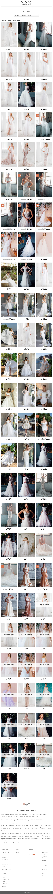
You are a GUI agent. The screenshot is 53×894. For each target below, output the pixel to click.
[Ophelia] (9, 244)
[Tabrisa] (44, 184)
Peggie (44, 678)
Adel (9, 48)
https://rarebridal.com (15, 843)
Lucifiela (9, 588)
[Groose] (44, 94)
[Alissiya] (26, 244)
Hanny (9, 378)
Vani (44, 588)
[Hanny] (9, 365)
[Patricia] (26, 94)
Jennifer (26, 378)
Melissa (26, 78)
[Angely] (44, 305)
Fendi (9, 78)
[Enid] (26, 575)
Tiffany (9, 468)
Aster (44, 708)
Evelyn (26, 288)
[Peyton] (26, 395)
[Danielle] (9, 275)
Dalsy (44, 618)
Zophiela (9, 228)
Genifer (9, 678)
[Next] (29, 804)
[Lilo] (26, 545)
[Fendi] (9, 64)
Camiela (44, 138)
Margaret (9, 798)
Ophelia (9, 258)
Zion (9, 618)
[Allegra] (9, 545)
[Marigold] (26, 154)
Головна (22, 8)
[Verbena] (26, 124)
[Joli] (44, 365)
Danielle (9, 288)
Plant (44, 168)
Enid (26, 588)
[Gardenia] (9, 124)
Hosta (9, 108)
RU (50, 3)
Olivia (26, 228)
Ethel (44, 648)
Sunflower (43, 288)
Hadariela (26, 48)
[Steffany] (44, 425)
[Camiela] (44, 124)
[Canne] (26, 335)
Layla (44, 768)
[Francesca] (44, 335)
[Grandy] (26, 605)
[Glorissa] (26, 184)
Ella (26, 498)
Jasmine (9, 648)
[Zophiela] (9, 214)
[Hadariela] (26, 34)
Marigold (26, 168)
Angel (26, 648)
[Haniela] (44, 34)
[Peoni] (44, 64)
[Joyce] (44, 515)
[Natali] (9, 395)
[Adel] (9, 34)
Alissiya (26, 258)
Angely (44, 318)
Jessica (9, 768)
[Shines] (26, 425)
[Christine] (44, 455)
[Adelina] (9, 305)
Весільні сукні (29, 8)
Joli (44, 378)
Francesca (44, 348)
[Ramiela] (9, 515)
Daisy (9, 168)
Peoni (44, 78)
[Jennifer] (26, 365)
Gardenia (9, 138)
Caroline (9, 498)
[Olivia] (26, 214)
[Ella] (26, 485)
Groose (44, 108)
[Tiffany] (9, 455)
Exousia (26, 738)
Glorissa (26, 198)
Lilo (26, 558)
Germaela (44, 498)
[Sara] (44, 395)
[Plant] (44, 154)
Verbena (26, 138)
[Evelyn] (26, 275)
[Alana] (26, 305)
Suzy (9, 708)
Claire (9, 738)
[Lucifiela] (9, 575)
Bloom (26, 708)
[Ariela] (44, 545)
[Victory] (26, 455)
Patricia (26, 108)
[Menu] (2, 3)
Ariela (44, 558)
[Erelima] (9, 184)
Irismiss (44, 738)
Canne (26, 348)
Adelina (9, 318)
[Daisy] (9, 154)
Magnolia (26, 678)
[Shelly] (9, 425)
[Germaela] (44, 485)
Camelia (44, 228)
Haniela (44, 48)
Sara (44, 408)
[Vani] (44, 575)
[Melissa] (26, 64)
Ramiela (9, 528)
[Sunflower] (44, 275)
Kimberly (26, 768)
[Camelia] (44, 214)
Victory (26, 468)
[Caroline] (9, 485)
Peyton (26, 408)
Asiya (9, 348)
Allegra (9, 558)
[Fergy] (44, 244)
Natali (9, 408)
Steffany (44, 438)
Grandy (26, 618)
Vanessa (26, 528)
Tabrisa (44, 198)
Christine (44, 468)
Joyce (44, 528)
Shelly (9, 438)
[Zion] (9, 605)
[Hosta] (9, 94)
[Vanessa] (26, 515)
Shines (26, 438)
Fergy (44, 258)
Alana (26, 318)
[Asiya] (9, 335)
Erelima (9, 198)
